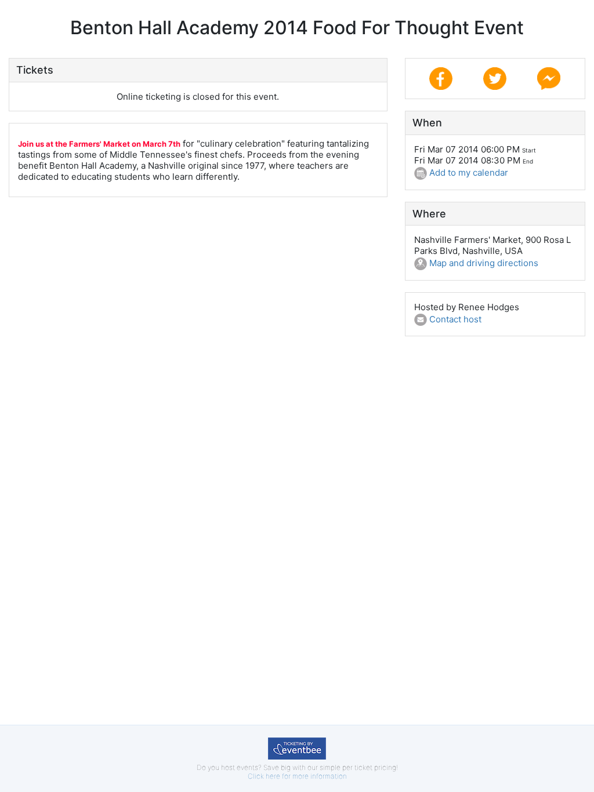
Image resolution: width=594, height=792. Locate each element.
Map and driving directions (482, 262)
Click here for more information (297, 776)
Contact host (454, 319)
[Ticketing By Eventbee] (297, 747)
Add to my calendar (467, 172)
